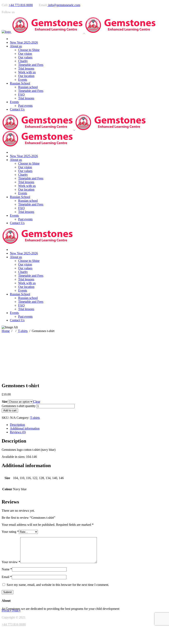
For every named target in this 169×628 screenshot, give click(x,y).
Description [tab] (17, 424)
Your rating (10, 531)
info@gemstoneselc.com (63, 5)
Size (4, 401)
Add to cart (9, 410)
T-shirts (23, 331)
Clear (36, 401)
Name (7, 569)
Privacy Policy (11, 610)
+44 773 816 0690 (21, 5)
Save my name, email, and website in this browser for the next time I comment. (58, 584)
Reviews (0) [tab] (18, 432)
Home (6, 331)
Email (7, 577)
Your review (11, 562)
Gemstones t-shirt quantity (19, 406)
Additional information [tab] (25, 428)
